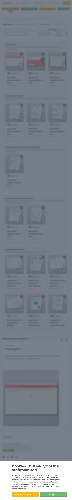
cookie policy (49, 484)
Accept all (53, 494)
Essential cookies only (25, 494)
